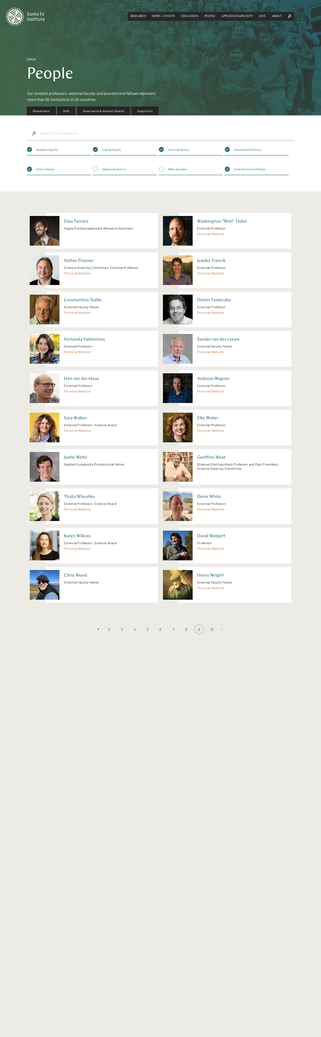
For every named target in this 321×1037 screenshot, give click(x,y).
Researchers (41, 111)
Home (31, 59)
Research (138, 16)
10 (212, 629)
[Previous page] (98, 629)
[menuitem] (41, 111)
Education (190, 16)
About (277, 16)
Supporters (145, 111)
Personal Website (210, 234)
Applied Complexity (237, 16)
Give (262, 16)
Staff (66, 111)
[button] (138, 16)
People (210, 16)
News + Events (163, 16)
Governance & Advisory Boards (103, 111)
